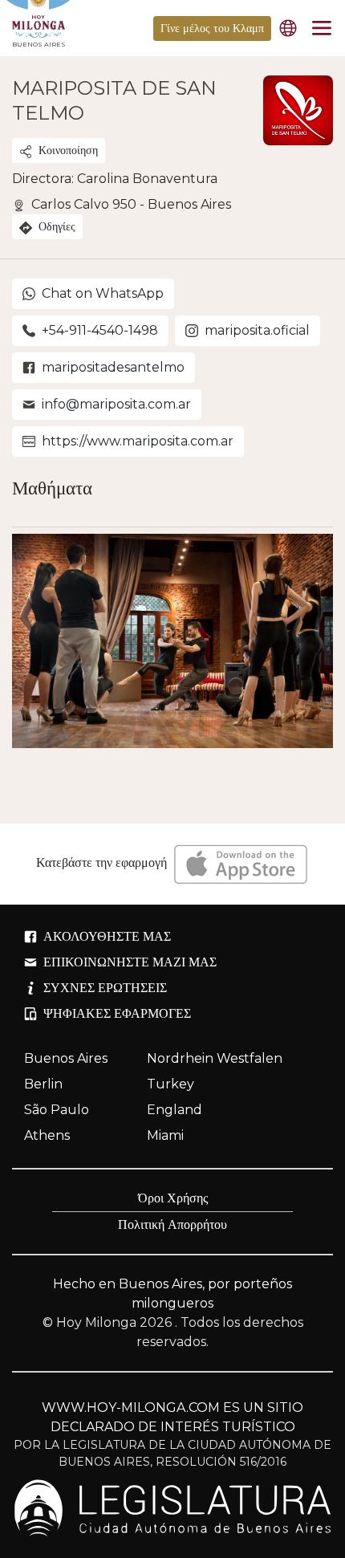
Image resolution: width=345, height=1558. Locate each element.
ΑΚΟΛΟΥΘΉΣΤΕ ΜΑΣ (107, 936)
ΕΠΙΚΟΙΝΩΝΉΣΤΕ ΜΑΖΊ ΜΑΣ (130, 962)
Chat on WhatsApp (103, 293)
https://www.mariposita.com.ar (137, 441)
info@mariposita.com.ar (116, 404)
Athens (47, 1135)
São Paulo (56, 1109)
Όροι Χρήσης (173, 1198)
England (174, 1109)
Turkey (170, 1084)
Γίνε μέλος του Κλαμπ (212, 28)
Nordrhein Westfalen (214, 1058)
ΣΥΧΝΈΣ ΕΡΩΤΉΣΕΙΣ (105, 987)
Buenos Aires (66, 1058)
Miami (165, 1135)
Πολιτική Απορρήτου (172, 1224)
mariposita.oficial (257, 330)
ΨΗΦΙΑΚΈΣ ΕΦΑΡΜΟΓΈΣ (117, 1013)
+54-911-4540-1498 (100, 330)
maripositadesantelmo (113, 367)
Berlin (43, 1084)
